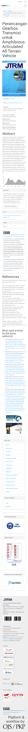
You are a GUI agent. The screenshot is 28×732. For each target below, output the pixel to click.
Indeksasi (8, 491)
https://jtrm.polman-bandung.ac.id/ (14, 266)
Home (4, 11)
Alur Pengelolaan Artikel (11, 458)
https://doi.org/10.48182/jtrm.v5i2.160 (14, 102)
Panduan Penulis (9, 461)
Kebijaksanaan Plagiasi (11, 478)
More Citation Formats (10, 206)
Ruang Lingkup (9, 448)
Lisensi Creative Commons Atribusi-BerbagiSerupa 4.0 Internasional (14, 712)
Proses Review (9, 465)
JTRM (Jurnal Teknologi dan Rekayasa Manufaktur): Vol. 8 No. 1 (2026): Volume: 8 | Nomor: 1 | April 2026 (15, 396)
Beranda (7, 445)
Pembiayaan (8, 471)
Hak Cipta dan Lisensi (10, 485)
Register (20, 1)
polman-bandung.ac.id (12, 637)
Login (7, 503)
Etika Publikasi (9, 468)
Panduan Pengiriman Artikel (12, 488)
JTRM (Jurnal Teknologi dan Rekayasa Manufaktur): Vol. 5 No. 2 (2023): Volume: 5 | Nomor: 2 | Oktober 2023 (14, 360)
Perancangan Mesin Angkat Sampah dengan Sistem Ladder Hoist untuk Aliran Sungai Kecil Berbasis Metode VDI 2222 (15, 392)
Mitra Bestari (8, 455)
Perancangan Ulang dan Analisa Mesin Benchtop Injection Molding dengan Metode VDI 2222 (14, 357)
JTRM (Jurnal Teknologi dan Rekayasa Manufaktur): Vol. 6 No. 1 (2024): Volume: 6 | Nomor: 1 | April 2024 (15, 373)
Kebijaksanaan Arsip (10, 481)
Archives (10, 11)
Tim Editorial (8, 451)
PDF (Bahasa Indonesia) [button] (14, 94)
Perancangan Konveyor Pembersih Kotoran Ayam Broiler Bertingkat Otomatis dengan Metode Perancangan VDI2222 (14, 380)
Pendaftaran (8, 506)
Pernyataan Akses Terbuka (11, 475)
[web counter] (14, 564)
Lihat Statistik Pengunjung (14, 562)
